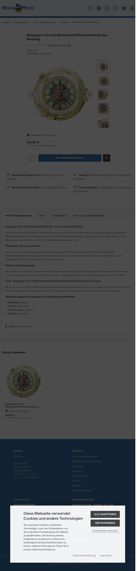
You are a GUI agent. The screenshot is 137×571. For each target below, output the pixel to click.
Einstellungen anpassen (105, 530)
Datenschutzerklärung (84, 555)
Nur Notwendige (105, 523)
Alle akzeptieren (105, 514)
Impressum (106, 555)
